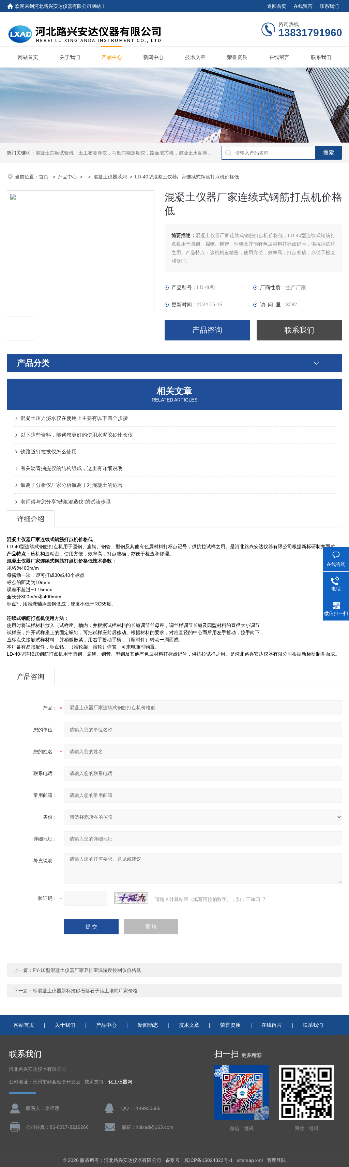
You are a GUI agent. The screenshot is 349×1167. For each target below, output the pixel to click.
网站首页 (28, 57)
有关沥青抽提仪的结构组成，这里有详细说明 (71, 468)
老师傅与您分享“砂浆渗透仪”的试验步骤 (65, 502)
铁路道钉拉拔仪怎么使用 (48, 451)
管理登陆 (276, 1160)
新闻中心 (153, 57)
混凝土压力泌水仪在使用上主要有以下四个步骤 (74, 418)
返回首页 (276, 6)
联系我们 (329, 6)
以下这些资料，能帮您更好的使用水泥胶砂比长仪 (76, 435)
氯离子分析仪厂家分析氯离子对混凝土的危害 (71, 485)
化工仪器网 (120, 1081)
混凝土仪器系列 (110, 176)
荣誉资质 (237, 57)
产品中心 (112, 57)
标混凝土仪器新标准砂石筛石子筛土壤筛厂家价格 (85, 990)
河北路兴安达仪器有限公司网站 (67, 6)
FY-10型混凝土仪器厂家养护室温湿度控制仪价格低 (87, 970)
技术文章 (195, 57)
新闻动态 (148, 1025)
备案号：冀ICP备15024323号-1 (199, 1160)
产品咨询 (207, 330)
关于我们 (70, 57)
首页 (44, 176)
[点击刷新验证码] (131, 898)
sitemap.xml (250, 1160)
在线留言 (303, 6)
